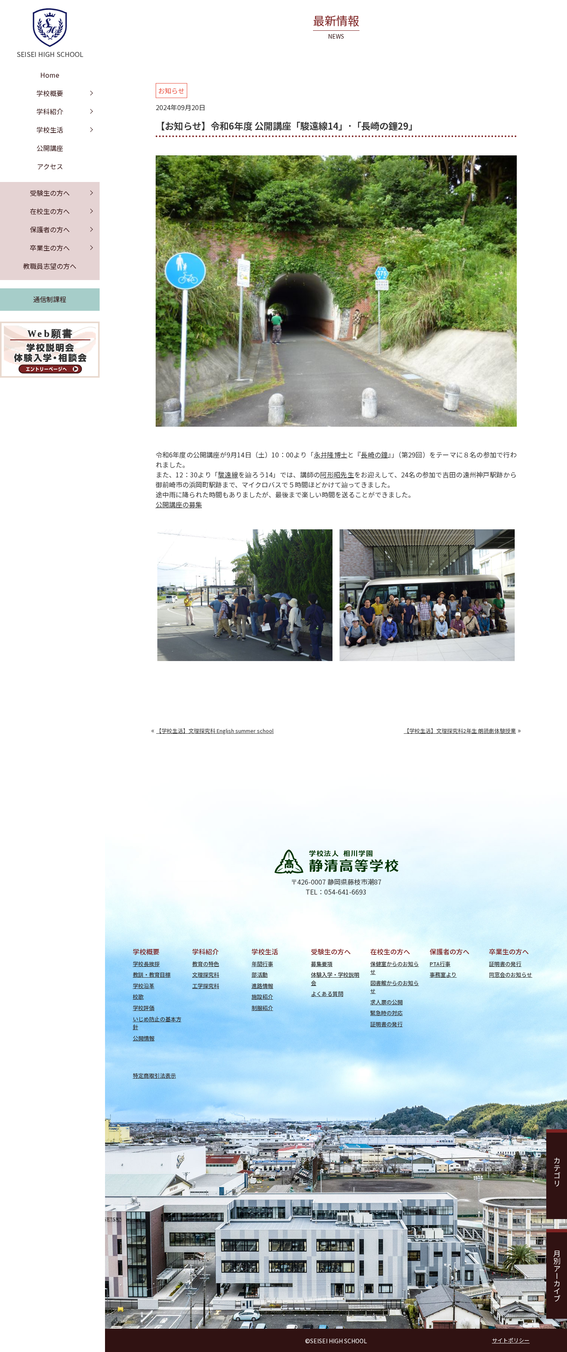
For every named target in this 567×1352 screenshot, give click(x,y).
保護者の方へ (50, 229)
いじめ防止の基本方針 (157, 1023)
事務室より (443, 974)
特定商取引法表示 (154, 1075)
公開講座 (50, 148)
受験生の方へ (50, 193)
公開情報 (143, 1038)
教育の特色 (205, 964)
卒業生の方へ (50, 248)
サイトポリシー (511, 1340)
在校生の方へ (50, 211)
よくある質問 (327, 994)
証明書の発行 (386, 1024)
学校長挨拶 (146, 964)
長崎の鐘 (374, 455)
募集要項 (321, 964)
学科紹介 (50, 111)
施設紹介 (262, 996)
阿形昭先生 (337, 474)
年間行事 (262, 964)
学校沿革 (143, 986)
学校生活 (50, 130)
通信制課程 (49, 299)
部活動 (260, 974)
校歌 (138, 996)
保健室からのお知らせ (394, 968)
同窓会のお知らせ (510, 974)
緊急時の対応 (386, 1013)
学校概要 (50, 93)
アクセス (50, 166)
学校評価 (143, 1008)
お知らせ (171, 91)
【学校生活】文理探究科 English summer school (215, 731)
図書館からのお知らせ (394, 987)
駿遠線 (228, 474)
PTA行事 (440, 964)
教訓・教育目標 (152, 974)
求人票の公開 (386, 1002)
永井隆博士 (330, 455)
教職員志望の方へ (49, 266)
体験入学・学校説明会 (335, 978)
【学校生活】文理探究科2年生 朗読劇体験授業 (460, 731)
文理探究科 (205, 974)
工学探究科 (205, 986)
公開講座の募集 (179, 504)
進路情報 (262, 986)
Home (49, 75)
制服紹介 (262, 1008)
